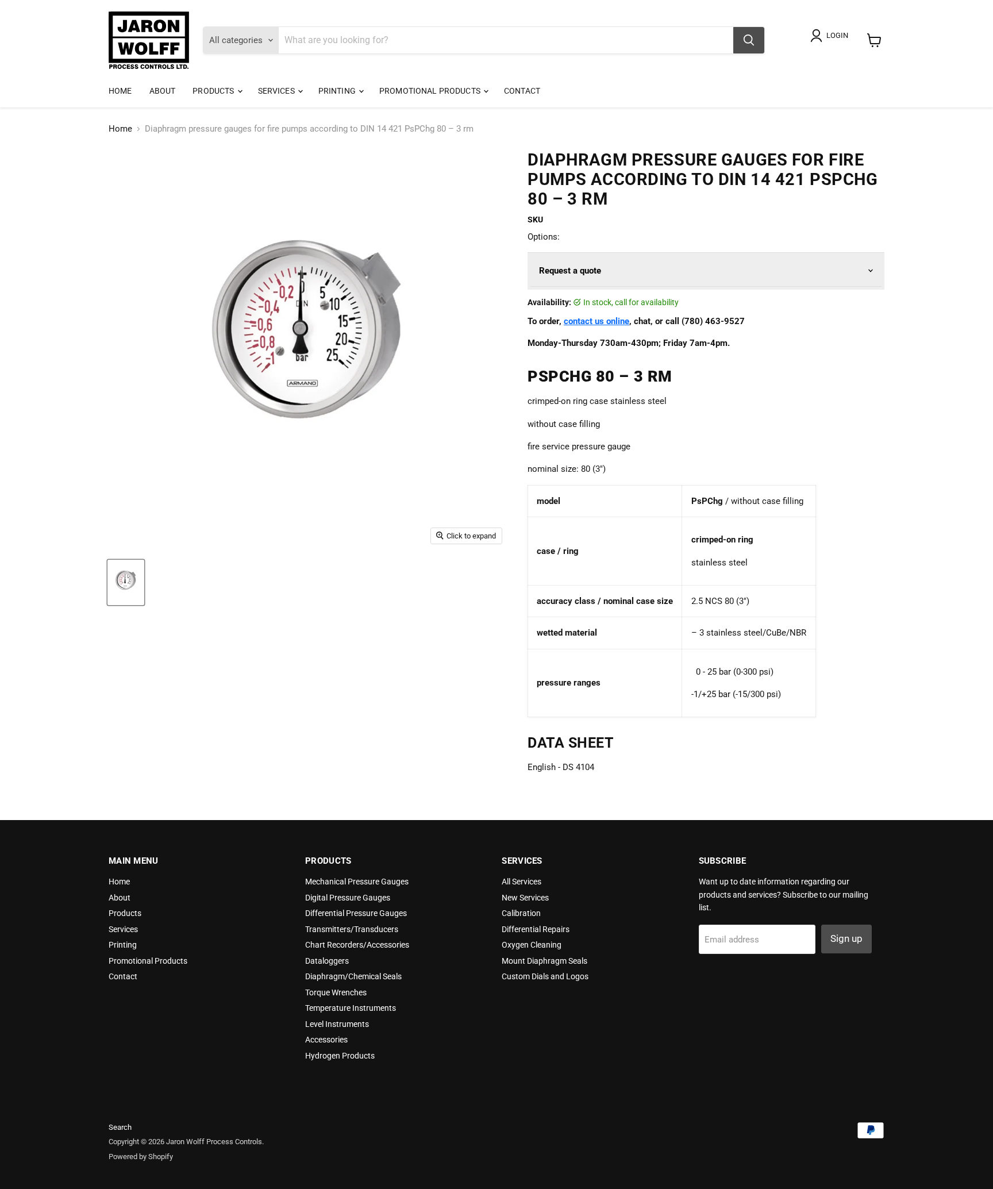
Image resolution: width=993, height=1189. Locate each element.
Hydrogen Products (340, 1055)
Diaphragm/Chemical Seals (353, 976)
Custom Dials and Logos (545, 976)
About (162, 90)
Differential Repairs (535, 929)
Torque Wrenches (336, 992)
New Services (525, 897)
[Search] (748, 40)
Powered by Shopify (141, 1156)
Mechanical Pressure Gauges (357, 881)
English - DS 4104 (561, 767)
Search (120, 1127)
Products (214, 90)
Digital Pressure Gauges (347, 897)
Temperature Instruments (350, 1008)
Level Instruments (337, 1024)
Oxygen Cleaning (531, 944)
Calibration (521, 913)
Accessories (326, 1039)
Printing (337, 90)
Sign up (846, 938)
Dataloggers (327, 960)
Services (277, 90)
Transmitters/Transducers (351, 929)
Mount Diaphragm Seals (544, 960)
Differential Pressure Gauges (356, 913)
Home (120, 90)
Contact (522, 90)
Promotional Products (430, 90)
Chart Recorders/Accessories (357, 944)
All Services (521, 881)
